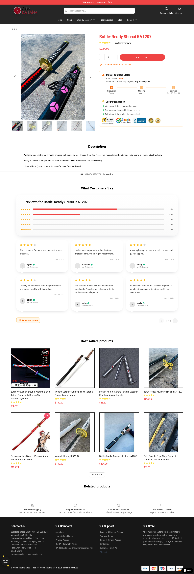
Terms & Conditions (64, 536)
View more (97, 475)
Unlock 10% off (5, 561)
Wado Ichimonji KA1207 (67, 456)
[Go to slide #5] (76, 126)
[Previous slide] (15, 77)
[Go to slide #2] (32, 126)
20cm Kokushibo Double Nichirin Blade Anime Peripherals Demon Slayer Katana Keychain (30, 395)
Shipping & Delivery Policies (111, 532)
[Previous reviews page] (161, 320)
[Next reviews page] (175, 320)
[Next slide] (90, 77)
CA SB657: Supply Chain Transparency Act (74, 548)
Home (14, 29)
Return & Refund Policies (110, 540)
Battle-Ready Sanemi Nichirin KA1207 (118, 456)
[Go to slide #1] (17, 126)
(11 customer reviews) (121, 43)
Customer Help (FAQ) (109, 548)
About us (59, 532)
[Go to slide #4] (62, 126)
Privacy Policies (62, 540)
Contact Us (104, 544)
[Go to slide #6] (91, 126)
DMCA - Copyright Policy (66, 544)
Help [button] (189, 570)
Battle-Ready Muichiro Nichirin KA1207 (163, 391)
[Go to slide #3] (47, 126)
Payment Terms (106, 536)
